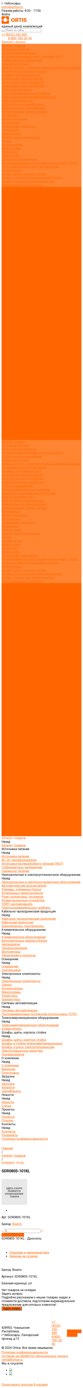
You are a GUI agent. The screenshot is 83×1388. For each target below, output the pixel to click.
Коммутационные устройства (23, 86)
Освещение (10, 130)
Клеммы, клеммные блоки (21, 75)
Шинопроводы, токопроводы (23, 104)
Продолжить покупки (17, 1384)
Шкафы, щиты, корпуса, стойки (24, 174)
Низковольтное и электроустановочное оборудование (41, 68)
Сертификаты (11, 214)
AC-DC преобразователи (19, 53)
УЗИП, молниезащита (17, 90)
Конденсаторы (12, 145)
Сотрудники (10, 203)
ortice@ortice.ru (12, 7)
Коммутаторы (12, 170)
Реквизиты (10, 236)
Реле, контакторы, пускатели (22, 82)
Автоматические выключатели (24, 71)
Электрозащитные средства (22, 185)
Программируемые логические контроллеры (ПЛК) (39, 163)
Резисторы (10, 152)
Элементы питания (15, 64)
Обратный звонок (74, 1333)
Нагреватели (11, 115)
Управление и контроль (19, 126)
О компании (10, 394)
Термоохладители (14, 119)
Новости (8, 416)
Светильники (11, 134)
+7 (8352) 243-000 (14, 34)
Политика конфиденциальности (25, 240)
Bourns (17, 1224)
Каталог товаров (14, 247)
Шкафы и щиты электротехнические (28, 181)
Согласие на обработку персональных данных (35, 1356)
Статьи (6, 222)
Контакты (9, 431)
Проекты (8, 423)
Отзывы (8, 229)
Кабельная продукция (17, 101)
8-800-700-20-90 (20, 38)
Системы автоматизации (19, 159)
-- (3, 1231)
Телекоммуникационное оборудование (30, 167)
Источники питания (15, 49)
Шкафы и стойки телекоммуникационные (32, 178)
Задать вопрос (11, 1308)
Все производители (16, 192)
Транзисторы (11, 156)
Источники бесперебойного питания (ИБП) (32, 57)
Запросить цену (13, 1235)
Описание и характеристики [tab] (29, 1252)
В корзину (40, 1384)
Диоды (7, 141)
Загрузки (8, 405)
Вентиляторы (11, 123)
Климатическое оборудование (24, 108)
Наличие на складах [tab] (23, 1256)
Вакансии (8, 200)
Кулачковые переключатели (22, 79)
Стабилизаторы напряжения (22, 60)
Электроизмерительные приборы (26, 93)
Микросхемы (11, 148)
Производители (13, 390)
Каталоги (8, 211)
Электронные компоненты (21, 137)
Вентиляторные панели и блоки (24, 112)
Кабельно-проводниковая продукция (29, 97)
